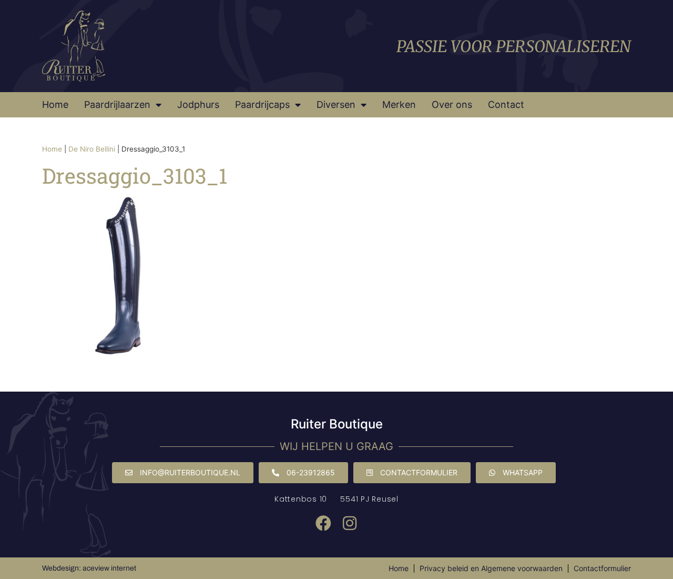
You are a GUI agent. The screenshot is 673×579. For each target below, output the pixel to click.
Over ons (452, 104)
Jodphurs (198, 104)
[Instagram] (350, 523)
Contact (506, 104)
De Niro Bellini (91, 149)
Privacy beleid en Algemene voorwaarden (491, 568)
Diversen (336, 104)
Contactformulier (602, 568)
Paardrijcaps (262, 104)
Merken (399, 104)
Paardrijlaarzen (117, 104)
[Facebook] (323, 523)
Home (55, 104)
